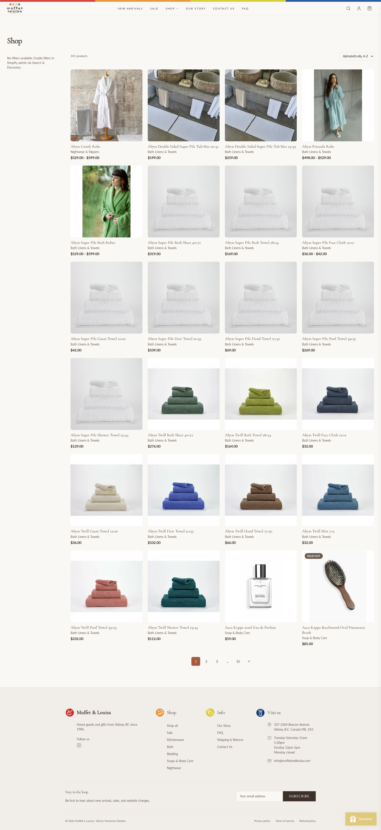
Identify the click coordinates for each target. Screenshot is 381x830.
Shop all (172, 725)
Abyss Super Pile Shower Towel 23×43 (99, 435)
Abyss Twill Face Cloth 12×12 (324, 435)
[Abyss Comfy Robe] (106, 105)
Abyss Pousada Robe (318, 146)
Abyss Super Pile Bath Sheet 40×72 (174, 242)
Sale (154, 8)
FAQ (245, 8)
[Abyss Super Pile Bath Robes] (106, 201)
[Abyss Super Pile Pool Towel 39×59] (338, 298)
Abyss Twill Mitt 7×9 (318, 531)
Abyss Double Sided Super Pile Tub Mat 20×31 (183, 146)
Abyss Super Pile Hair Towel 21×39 (174, 338)
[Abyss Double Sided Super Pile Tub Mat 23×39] (261, 105)
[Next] (248, 661)
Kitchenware (175, 740)
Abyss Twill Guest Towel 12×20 (94, 531)
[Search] (348, 8)
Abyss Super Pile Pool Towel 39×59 (329, 338)
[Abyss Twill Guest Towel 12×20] (106, 490)
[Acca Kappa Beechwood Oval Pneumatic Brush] (338, 586)
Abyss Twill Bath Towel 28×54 (248, 435)
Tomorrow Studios (115, 821)
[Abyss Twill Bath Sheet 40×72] (184, 394)
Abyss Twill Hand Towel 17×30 (248, 531)
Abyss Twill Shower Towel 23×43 (173, 627)
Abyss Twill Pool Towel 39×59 (93, 627)
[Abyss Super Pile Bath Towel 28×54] (261, 201)
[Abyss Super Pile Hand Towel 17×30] (261, 298)
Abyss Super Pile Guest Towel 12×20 (98, 338)
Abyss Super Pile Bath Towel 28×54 (252, 242)
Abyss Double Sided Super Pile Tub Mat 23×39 (260, 146)
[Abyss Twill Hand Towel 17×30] (261, 490)
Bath (170, 747)
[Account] (359, 8)
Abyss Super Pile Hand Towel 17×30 (252, 338)
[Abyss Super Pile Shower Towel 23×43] (106, 394)
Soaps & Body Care (180, 761)
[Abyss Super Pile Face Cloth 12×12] (338, 201)
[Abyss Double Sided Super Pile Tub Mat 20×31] (184, 105)
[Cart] (369, 8)
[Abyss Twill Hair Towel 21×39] (184, 490)
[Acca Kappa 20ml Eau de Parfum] (261, 586)
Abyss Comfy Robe (85, 146)
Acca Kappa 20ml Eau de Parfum (250, 627)
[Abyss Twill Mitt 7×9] (338, 490)
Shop (170, 8)
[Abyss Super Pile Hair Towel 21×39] (184, 298)
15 (238, 661)
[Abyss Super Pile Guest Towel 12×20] (106, 298)
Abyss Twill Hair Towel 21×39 (170, 531)
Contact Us (224, 8)
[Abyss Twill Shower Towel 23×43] (184, 586)
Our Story (196, 8)
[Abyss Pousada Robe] (338, 105)
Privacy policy (262, 821)
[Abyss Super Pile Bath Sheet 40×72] (184, 201)
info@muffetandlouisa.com (292, 761)
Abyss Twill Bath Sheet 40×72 (170, 435)
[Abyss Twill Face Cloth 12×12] (338, 394)
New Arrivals (130, 8)
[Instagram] (111, 745)
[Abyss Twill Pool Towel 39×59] (106, 586)
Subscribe (299, 796)
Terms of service (285, 821)
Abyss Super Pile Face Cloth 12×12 (328, 242)
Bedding (172, 754)
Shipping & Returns (230, 740)
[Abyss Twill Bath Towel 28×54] (261, 394)
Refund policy (307, 821)
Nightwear (174, 768)
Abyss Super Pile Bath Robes (93, 242)
